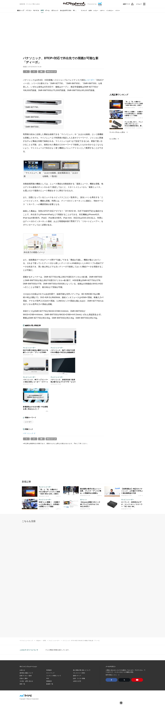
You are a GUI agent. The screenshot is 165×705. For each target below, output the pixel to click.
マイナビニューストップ (26, 640)
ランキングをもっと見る (117, 132)
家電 (42, 10)
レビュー (96, 10)
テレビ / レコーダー (54, 640)
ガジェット (54, 10)
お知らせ (22, 670)
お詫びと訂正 (77, 681)
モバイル (36, 10)
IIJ (74, 10)
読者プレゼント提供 (26, 675)
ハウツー (117, 10)
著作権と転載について (26, 673)
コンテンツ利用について (53, 675)
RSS (47, 678)
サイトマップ (50, 673)
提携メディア (77, 675)
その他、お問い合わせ (26, 681)
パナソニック (28, 433)
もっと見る (112, 138)
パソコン (29, 10)
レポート (102, 10)
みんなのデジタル (65, 10)
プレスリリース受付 (79, 673)
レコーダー (90, 80)
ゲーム (47, 10)
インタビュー (109, 10)
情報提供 (49, 681)
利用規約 (49, 670)
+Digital (38, 640)
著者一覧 (22, 684)
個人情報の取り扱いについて (81, 670)
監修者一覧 (49, 684)
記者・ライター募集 (79, 678)
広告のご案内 (24, 678)
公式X (90, 10)
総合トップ (20, 10)
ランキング (84, 10)
